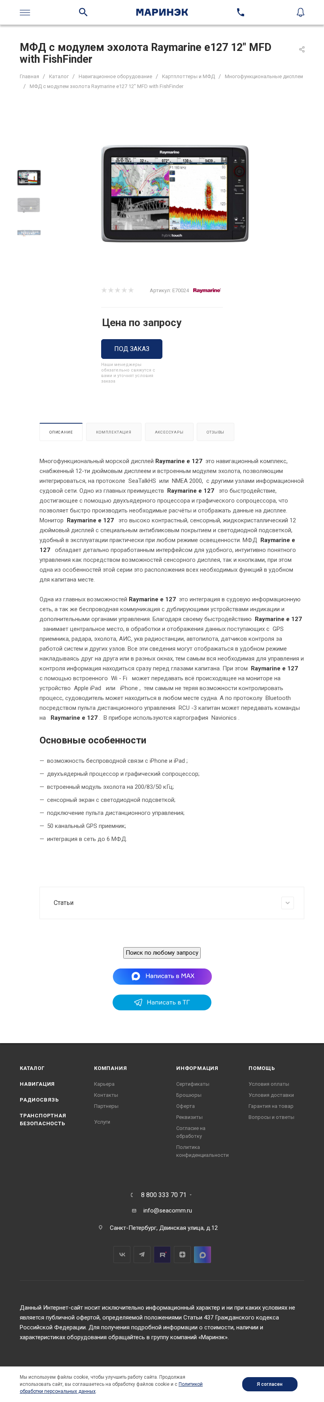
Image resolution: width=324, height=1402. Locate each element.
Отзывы (215, 432)
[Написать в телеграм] (162, 1008)
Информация (197, 1068)
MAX (202, 1254)
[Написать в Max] (162, 976)
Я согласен (270, 1384)
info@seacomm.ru (167, 1210)
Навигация (37, 1084)
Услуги (102, 1122)
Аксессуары (169, 432)
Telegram (142, 1254)
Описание (61, 432)
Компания (110, 1068)
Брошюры (189, 1095)
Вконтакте (121, 1254)
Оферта (185, 1106)
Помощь (262, 1068)
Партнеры (106, 1106)
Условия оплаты (269, 1084)
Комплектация (114, 432)
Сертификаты (192, 1084)
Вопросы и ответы (271, 1117)
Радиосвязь (39, 1100)
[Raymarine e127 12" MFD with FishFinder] (175, 193)
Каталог (32, 1068)
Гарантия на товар (271, 1106)
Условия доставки (271, 1095)
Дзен (182, 1254)
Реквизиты (189, 1117)
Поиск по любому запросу (162, 952)
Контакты (106, 1095)
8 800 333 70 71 (163, 1195)
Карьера (104, 1084)
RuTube (162, 1254)
